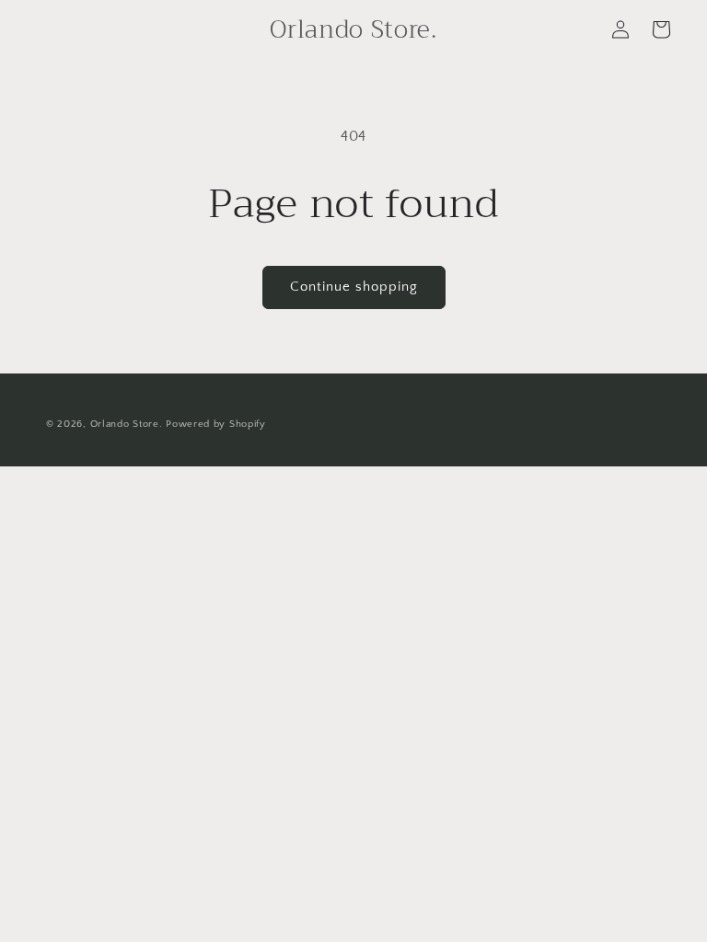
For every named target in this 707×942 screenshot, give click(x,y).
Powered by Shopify (216, 424)
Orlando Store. (126, 424)
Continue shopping (354, 286)
